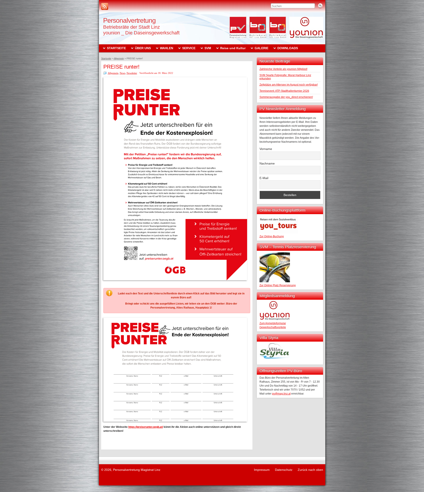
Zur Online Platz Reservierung (277, 285)
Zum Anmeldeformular (272, 323)
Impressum (262, 469)
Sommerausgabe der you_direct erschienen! (286, 97)
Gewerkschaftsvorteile (272, 327)
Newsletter (132, 73)
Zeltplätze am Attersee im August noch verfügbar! (288, 84)
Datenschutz (283, 469)
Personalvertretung (129, 20)
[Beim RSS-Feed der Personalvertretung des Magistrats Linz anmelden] (104, 6)
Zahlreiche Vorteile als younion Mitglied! (283, 69)
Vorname (265, 149)
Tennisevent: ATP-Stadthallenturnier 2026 (284, 90)
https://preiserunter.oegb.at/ (145, 426)
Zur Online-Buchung (271, 236)
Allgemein (113, 73)
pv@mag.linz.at (281, 393)
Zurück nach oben (310, 469)
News (122, 73)
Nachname (267, 163)
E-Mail (263, 178)
